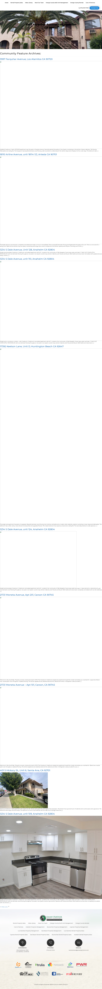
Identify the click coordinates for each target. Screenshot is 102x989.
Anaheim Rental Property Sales (83, 934)
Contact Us (94, 8)
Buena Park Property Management (57, 927)
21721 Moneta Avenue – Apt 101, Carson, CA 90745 (27, 684)
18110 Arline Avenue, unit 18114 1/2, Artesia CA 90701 (28, 154)
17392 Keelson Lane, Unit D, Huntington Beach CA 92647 (32, 346)
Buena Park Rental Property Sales (61, 934)
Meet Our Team (39, 2)
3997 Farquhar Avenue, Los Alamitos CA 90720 (26, 59)
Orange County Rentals (76, 2)
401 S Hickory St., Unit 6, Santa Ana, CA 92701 (25, 770)
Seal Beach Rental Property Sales (39, 934)
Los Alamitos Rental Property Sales (74, 930)
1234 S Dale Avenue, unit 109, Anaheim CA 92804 (27, 813)
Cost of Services (90, 2)
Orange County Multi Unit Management (57, 2)
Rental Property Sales (17, 2)
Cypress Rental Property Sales (19, 934)
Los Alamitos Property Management (28, 930)
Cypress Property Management (79, 927)
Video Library (29, 2)
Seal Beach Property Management (51, 930)
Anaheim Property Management (35, 927)
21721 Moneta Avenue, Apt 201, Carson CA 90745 (27, 594)
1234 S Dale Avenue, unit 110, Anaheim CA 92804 (27, 258)
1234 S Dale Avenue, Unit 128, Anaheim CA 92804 (27, 249)
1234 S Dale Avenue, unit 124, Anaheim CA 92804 (27, 529)
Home (6, 2)
